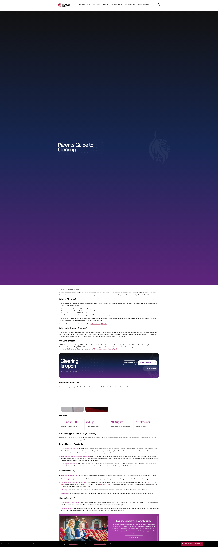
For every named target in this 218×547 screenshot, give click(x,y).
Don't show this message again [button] (193, 543)
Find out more (133, 537)
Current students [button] (143, 4)
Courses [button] (82, 4)
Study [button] (88, 4)
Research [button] (106, 4)
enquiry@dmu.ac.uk (106, 484)
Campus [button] (120, 4)
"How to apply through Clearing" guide (105, 349)
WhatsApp (76, 484)
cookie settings (73, 544)
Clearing (62, 289)
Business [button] (114, 4)
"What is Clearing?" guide (99, 324)
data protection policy (100, 544)
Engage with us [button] (130, 4)
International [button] (96, 4)
